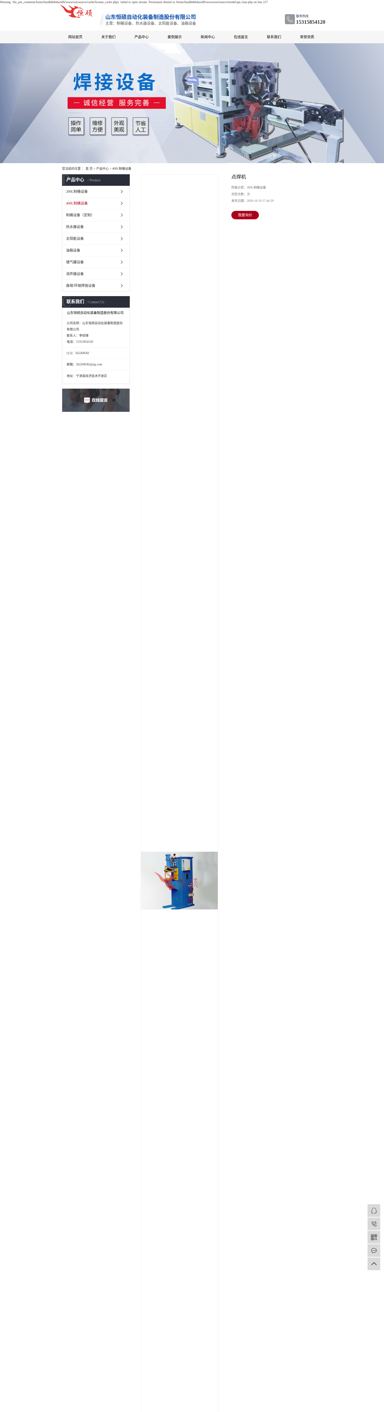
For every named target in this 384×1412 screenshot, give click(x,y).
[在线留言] (374, 1250)
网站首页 (75, 37)
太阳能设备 (75, 238)
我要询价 (245, 215)
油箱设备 (73, 250)
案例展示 (175, 37)
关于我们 (108, 37)
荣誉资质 (307, 37)
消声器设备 (75, 274)
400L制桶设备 (121, 168)
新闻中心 (208, 37)
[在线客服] (374, 1210)
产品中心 (141, 37)
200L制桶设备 (77, 191)
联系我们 (274, 37)
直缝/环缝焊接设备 (80, 285)
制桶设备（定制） (80, 215)
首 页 (89, 168)
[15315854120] (374, 1224)
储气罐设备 (75, 262)
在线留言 (241, 37)
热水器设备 (75, 227)
